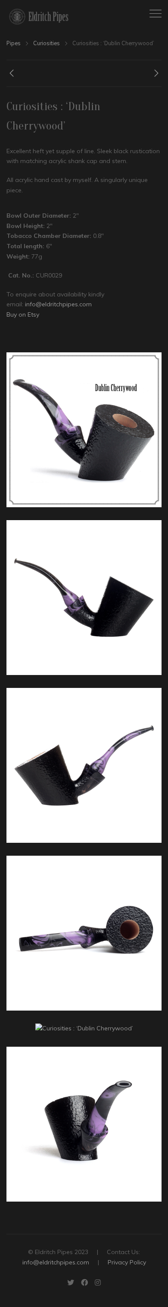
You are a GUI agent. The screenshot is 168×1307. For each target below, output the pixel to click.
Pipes (13, 43)
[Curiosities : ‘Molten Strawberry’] (11, 75)
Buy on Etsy (22, 314)
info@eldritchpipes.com (58, 304)
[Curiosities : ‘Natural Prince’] (156, 75)
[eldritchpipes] (38, 16)
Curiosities (46, 43)
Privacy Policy (127, 1262)
